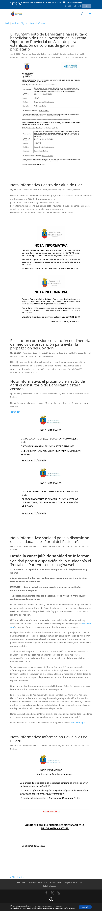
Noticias (15, 23)
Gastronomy (55, 882)
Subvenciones (81, 57)
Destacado (14, 57)
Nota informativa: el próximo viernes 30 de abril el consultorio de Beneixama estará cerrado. (47, 385)
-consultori (15, 411)
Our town (21, 882)
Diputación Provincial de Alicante (33, 57)
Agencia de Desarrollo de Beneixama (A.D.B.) (40, 54)
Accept (85, 907)
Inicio (7, 23)
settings (72, 908)
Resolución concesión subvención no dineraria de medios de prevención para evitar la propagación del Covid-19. (50, 344)
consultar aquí (78, 722)
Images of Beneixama (73, 882)
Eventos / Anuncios (25, 356)
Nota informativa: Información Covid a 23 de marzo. (48, 738)
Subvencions (47, 356)
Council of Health (38, 23)
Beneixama (64, 54)
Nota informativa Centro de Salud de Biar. (46, 184)
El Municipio (61, 57)
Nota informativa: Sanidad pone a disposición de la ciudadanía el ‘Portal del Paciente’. (49, 539)
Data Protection (49, 886)
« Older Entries (17, 877)
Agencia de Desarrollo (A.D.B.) (35, 353)
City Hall (24, 23)
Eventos (69, 189)
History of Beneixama (38, 882)
